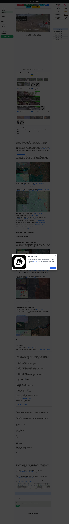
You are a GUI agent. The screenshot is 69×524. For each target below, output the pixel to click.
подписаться (35, 261)
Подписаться (53, 267)
